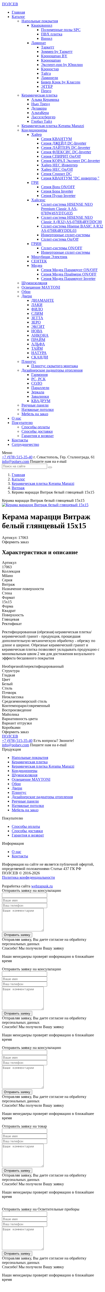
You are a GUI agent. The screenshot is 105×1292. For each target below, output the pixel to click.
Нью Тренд (40, 104)
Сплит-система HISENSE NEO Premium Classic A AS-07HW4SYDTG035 (67, 208)
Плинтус (28, 361)
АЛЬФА (38, 344)
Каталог (18, 17)
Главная (18, 12)
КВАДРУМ (40, 401)
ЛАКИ (36, 305)
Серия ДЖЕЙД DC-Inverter (63, 143)
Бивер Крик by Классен (60, 82)
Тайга (46, 73)
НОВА (36, 331)
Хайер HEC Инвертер (59, 165)
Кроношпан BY (54, 56)
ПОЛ (10, 4)
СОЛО (36, 383)
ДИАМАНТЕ (42, 300)
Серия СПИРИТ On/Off (61, 156)
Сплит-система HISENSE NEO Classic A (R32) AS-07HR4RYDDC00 (71, 219)
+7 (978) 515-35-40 (17, 457)
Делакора (39, 108)
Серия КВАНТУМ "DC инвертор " (70, 178)
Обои (26, 292)
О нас (16, 418)
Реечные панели (35, 405)
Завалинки (40, 396)
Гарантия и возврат (37, 436)
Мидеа (36, 265)
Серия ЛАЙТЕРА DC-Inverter (65, 148)
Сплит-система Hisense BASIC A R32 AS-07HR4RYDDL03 (72, 228)
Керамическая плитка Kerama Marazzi (52, 126)
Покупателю (22, 423)
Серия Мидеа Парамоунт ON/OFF (69, 270)
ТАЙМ (37, 348)
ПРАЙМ (38, 340)
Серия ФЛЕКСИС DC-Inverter (66, 152)
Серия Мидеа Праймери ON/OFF (68, 274)
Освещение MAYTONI (40, 287)
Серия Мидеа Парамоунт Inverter (68, 278)
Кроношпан (51, 60)
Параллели (40, 388)
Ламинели (49, 78)
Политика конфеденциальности (28, 877)
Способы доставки (37, 431)
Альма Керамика (45, 100)
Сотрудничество (25, 444)
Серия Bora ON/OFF (58, 187)
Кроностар (50, 69)
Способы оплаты (35, 427)
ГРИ (35, 182)
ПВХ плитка (51, 34)
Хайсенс (38, 200)
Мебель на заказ (34, 414)
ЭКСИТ (38, 327)
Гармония (39, 375)
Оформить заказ (15, 542)
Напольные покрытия (39, 21)
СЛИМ (37, 313)
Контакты (20, 440)
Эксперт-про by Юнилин (62, 65)
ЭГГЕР (47, 86)
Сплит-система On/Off (59, 239)
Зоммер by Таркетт (57, 51)
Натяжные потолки (37, 409)
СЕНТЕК (39, 261)
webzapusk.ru (42, 886)
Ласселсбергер (43, 117)
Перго (46, 91)
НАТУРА (39, 353)
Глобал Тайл (41, 121)
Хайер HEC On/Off (57, 169)
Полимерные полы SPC (61, 30)
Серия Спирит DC (56, 174)
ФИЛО (37, 309)
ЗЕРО (36, 322)
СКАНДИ (39, 357)
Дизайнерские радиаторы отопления (52, 370)
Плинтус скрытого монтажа (54, 366)
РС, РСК (38, 379)
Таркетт (47, 47)
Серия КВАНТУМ (56, 139)
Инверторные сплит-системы (65, 235)
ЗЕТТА (37, 318)
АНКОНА (40, 335)
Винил (46, 38)
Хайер (36, 134)
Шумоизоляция (34, 283)
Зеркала (37, 392)
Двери (26, 296)
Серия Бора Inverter (57, 191)
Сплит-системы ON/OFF (61, 248)
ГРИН (36, 244)
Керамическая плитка (39, 95)
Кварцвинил (41, 25)
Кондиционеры (34, 130)
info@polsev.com (15, 461)
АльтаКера (40, 113)
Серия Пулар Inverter (58, 196)
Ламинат (38, 43)
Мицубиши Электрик (49, 257)
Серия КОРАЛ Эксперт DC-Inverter (70, 161)
